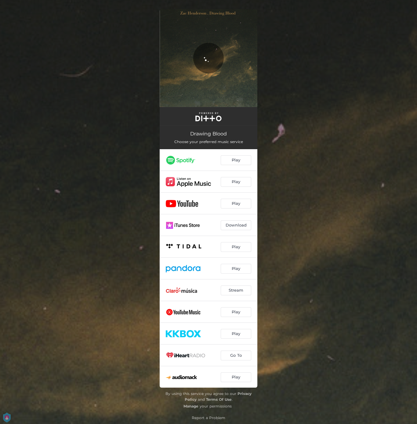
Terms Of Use (219, 399)
